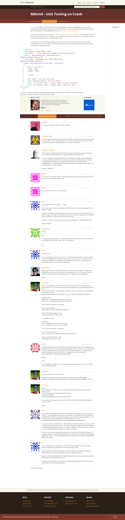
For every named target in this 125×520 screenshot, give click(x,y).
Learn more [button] (54, 517)
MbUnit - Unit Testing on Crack (56, 14)
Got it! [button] (115, 517)
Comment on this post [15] (49, 21)
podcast (89, 2)
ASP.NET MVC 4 (91, 504)
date (43, 6)
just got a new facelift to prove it (69, 31)
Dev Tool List (27, 506)
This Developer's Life (50, 504)
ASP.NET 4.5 (90, 501)
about (79, 2)
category (38, 6)
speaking (101, 2)
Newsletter (48, 110)
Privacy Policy (27, 501)
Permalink (87, 116)
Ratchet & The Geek (50, 506)
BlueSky (74, 116)
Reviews (65, 21)
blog (84, 2)
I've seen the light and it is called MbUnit (66, 34)
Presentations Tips (71, 504)
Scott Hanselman (27, 2)
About (42, 110)
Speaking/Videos (70, 501)
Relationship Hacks (92, 506)
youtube (95, 2)
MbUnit (33, 27)
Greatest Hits (27, 504)
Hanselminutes (48, 501)
